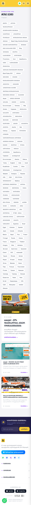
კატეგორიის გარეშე (9, 87)
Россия (5, 270)
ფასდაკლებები (8, 27)
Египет (5, 252)
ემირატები (18, 116)
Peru (18, 234)
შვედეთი (5, 188)
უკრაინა (5, 102)
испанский (19, 252)
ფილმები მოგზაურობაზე (11, 91)
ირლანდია (16, 191)
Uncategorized (17, 170)
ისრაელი (6, 112)
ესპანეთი (21, 95)
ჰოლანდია (15, 112)
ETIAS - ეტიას (17, 213)
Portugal (5, 238)
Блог (14, 59)
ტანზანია (13, 206)
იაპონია (22, 102)
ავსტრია (5, 127)
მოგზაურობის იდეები (20, 37)
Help (24, 105)
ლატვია (5, 195)
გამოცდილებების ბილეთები (12, 138)
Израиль (22, 173)
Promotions (6, 59)
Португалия (21, 266)
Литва (4, 263)
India (19, 163)
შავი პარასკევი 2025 (9, 48)
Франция (21, 270)
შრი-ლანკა (6, 202)
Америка (5, 173)
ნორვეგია (22, 130)
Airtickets (23, 44)
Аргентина (14, 249)
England (12, 163)
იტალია (14, 52)
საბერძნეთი (7, 55)
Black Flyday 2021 (8, 73)
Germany (17, 105)
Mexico (5, 234)
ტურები (5, 41)
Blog (20, 48)
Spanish (20, 227)
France (5, 241)
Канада (20, 259)
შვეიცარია (23, 109)
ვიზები (18, 73)
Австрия (5, 249)
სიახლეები (6, 34)
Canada (12, 231)
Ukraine (5, 109)
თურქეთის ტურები (9, 95)
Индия (5, 259)
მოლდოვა (6, 213)
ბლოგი (13, 23)
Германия (13, 109)
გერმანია (6, 52)
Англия (21, 256)
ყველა (5, 23)
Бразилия (23, 249)
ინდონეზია (15, 188)
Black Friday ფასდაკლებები (19, 41)
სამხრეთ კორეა (8, 216)
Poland (25, 234)
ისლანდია (6, 191)
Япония (13, 256)
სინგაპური (6, 223)
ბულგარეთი (20, 216)
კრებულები (17, 34)
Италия (12, 259)
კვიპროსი (6, 84)
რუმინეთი (6, 198)
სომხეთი (5, 134)
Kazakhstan (6, 166)
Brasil (23, 223)
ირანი (5, 206)
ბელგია (22, 184)
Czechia (15, 166)
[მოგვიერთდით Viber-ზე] (10, 457)
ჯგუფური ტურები (8, 141)
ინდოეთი (15, 120)
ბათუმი (24, 202)
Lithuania (20, 231)
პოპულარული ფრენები (10, 30)
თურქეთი (6, 77)
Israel (26, 163)
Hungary (5, 245)
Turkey (5, 163)
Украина (13, 130)
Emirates (12, 227)
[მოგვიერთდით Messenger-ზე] (6, 457)
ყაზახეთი (16, 84)
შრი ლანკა (18, 177)
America (17, 159)
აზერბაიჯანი (15, 195)
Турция (5, 256)
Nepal (12, 234)
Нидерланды (13, 281)
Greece (21, 238)
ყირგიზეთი (6, 220)
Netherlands (6, 170)
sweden (21, 284)
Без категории (7, 105)
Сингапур (5, 274)
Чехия (14, 277)
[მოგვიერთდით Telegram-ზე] (18, 457)
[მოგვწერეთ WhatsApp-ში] (4, 500)
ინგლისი (14, 145)
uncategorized (16, 155)
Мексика (12, 263)
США (10, 177)
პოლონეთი (18, 55)
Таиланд (14, 274)
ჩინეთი (14, 102)
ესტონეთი (16, 198)
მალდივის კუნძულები (10, 184)
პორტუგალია (7, 116)
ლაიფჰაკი (6, 37)
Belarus (25, 159)
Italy (20, 127)
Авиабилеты (23, 59)
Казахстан (6, 277)
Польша (11, 266)
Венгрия (22, 274)
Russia (13, 238)
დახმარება (6, 66)
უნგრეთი (6, 120)
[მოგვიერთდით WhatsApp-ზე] (2, 457)
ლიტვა (22, 145)
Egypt (4, 227)
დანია (24, 188)
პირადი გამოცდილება (10, 44)
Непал (20, 263)
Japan (4, 231)
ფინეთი (16, 202)
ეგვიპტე (19, 141)
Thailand (22, 241)
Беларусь (14, 173)
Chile (12, 245)
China (22, 166)
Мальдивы (12, 284)
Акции (4, 98)
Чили (20, 277)
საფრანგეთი (14, 62)
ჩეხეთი (5, 145)
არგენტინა (6, 152)
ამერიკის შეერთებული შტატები (13, 70)
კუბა (20, 209)
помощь (5, 130)
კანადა (15, 123)
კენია (21, 206)
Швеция (5, 288)
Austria (14, 127)
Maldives (17, 181)
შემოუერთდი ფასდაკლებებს (14, 452)
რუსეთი (14, 77)
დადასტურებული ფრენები (11, 80)
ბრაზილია (24, 123)
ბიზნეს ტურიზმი (15, 98)
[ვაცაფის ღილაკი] (19, 3)
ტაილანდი (6, 123)
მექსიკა (16, 148)
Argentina (16, 223)
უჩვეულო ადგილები (9, 209)
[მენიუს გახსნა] (28, 3)
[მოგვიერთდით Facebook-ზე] (14, 457)
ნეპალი (16, 220)
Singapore (13, 241)
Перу (4, 266)
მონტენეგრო (7, 181)
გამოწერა (24, 429)
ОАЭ (11, 252)
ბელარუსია (6, 148)
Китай (4, 281)
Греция (13, 270)
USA (4, 177)
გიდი (4, 62)
